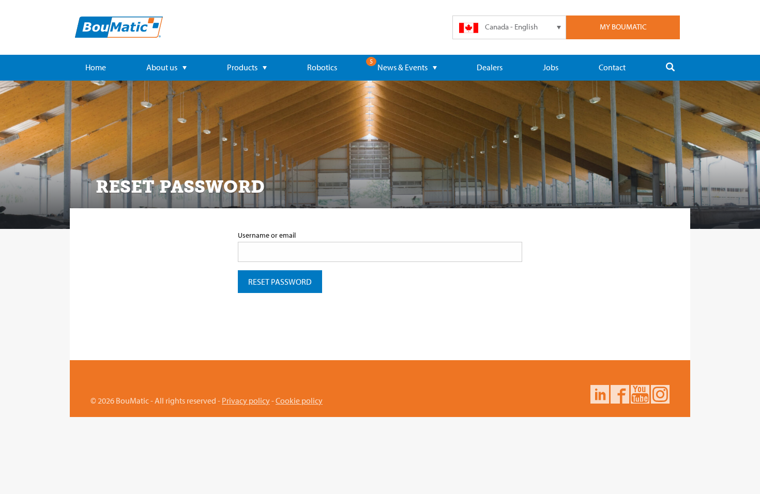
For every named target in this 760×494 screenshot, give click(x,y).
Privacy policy (246, 400)
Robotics (322, 67)
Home (95, 67)
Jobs (550, 67)
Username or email (267, 235)
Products (242, 67)
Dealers (490, 67)
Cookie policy (299, 400)
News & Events (402, 67)
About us (161, 67)
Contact (612, 67)
